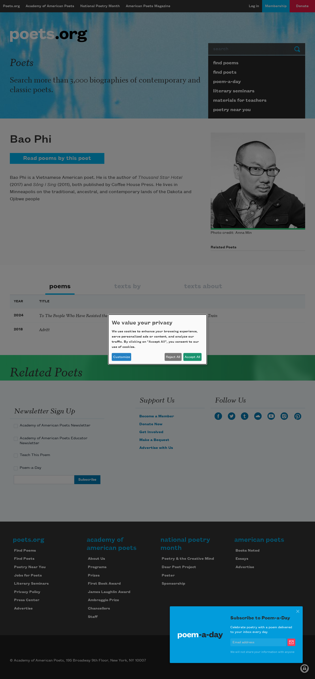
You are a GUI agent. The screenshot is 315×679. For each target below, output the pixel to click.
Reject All (173, 357)
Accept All (192, 357)
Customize (121, 357)
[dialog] (157, 339)
